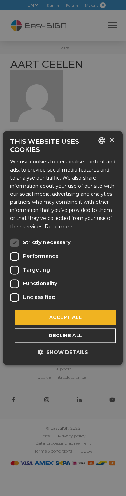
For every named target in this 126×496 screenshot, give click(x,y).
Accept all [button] (65, 317)
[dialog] (63, 248)
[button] (63, 352)
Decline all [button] (65, 336)
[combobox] (101, 140)
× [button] (111, 140)
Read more (58, 226)
